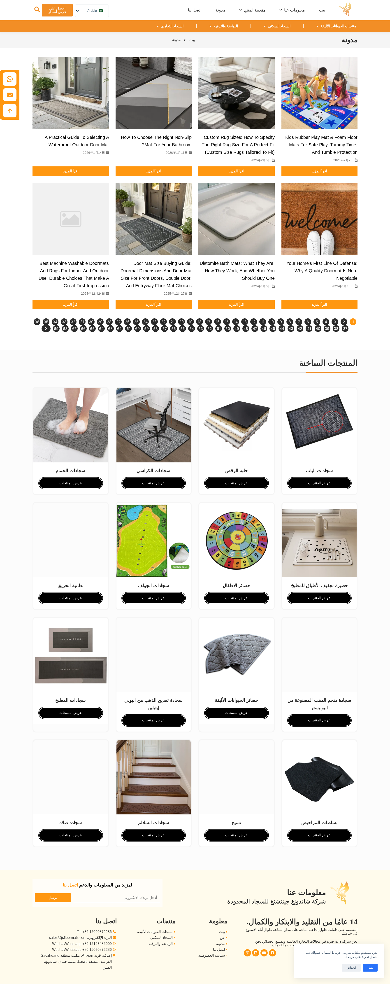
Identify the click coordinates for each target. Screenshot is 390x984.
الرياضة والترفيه (226, 26)
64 (101, 328)
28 (109, 321)
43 (291, 328)
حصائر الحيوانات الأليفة (236, 700)
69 (56, 328)
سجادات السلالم (153, 822)
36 (37, 321)
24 (145, 321)
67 (74, 328)
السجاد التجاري (172, 26)
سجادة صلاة (70, 822)
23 (154, 321)
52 (209, 328)
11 (262, 321)
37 (345, 328)
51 (219, 328)
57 (164, 328)
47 (255, 328)
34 (55, 321)
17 (208, 321)
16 (218, 321)
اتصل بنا (195, 10)
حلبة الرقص (236, 470)
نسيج (236, 822)
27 (118, 321)
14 (236, 321)
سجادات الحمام (70, 470)
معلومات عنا (294, 10)
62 (119, 328)
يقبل (370, 967)
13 (245, 321)
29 (100, 321)
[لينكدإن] (255, 952)
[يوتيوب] (264, 952)
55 (182, 328)
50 (227, 328)
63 (110, 328)
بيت (322, 10)
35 (46, 321)
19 (191, 321)
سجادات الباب (319, 470)
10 (272, 321)
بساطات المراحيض (319, 822)
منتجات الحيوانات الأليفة (338, 26)
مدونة (220, 10)
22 (163, 321)
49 (236, 328)
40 (318, 328)
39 (327, 328)
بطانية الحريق (71, 585)
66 (83, 328)
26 (127, 321)
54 (191, 328)
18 (200, 321)
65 (92, 328)
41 (309, 328)
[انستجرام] (247, 952)
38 (336, 328)
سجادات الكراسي (153, 470)
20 (181, 321)
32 (73, 321)
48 (246, 328)
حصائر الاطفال (236, 585)
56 (173, 328)
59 (146, 328)
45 (273, 328)
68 (65, 328)
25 (136, 321)
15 (227, 321)
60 (137, 328)
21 (172, 321)
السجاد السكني (279, 26)
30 (91, 321)
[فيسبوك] (272, 952)
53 (200, 328)
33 (64, 321)
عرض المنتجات (70, 483)
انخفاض (351, 967)
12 (254, 321)
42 (300, 328)
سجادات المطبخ (70, 700)
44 (282, 328)
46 (264, 328)
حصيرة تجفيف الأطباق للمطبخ (319, 585)
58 (155, 328)
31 (82, 321)
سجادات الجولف (153, 585)
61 (128, 328)
